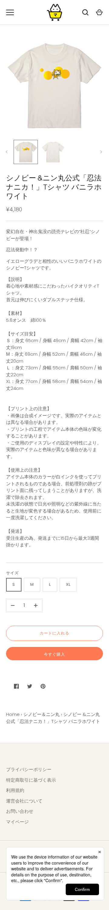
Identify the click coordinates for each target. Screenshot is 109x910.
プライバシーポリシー (28, 769)
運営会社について (24, 801)
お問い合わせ (19, 811)
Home (13, 714)
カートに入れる (54, 633)
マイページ (17, 822)
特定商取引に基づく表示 (31, 780)
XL (68, 584)
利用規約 (15, 790)
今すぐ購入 (54, 654)
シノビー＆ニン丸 (41, 714)
